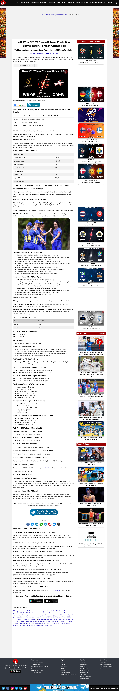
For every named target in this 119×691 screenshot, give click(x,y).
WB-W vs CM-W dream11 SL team (53, 621)
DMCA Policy (103, 662)
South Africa (64, 666)
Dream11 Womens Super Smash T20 (44, 54)
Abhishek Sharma (85, 670)
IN (21, 688)
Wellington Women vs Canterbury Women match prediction (31, 611)
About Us (114, 688)
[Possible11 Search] (116, 3)
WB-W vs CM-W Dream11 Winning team (25, 619)
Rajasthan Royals (65, 672)
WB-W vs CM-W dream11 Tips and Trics (59, 617)
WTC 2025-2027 (35, 664)
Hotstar (47, 468)
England (63, 668)
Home (16, 3)
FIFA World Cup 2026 (37, 670)
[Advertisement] (59, 9)
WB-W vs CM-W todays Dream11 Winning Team (40, 623)
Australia (63, 664)
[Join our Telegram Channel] (44, 512)
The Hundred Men (36, 672)
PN (50, 524)
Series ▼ (43, 3)
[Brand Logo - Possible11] (15, 663)
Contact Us (105, 688)
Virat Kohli (82, 662)
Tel (4, 688)
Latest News (80, 3)
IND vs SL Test (25, 3)
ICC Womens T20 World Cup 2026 (40, 666)
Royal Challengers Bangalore (68, 674)
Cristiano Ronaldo (85, 678)
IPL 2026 (33, 668)
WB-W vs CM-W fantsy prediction (30, 613)
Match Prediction (98, 3)
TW (33, 524)
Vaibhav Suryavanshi (85, 676)
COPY (59, 524)
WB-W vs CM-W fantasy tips (50, 613)
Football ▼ (61, 3)
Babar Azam (83, 666)
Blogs (88, 3)
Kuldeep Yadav (84, 672)
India (62, 662)
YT (26, 688)
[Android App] (15, 673)
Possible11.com (55, 590)
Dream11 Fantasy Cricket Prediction (57, 15)
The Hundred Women (37, 662)
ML (55, 524)
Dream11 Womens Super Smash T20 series (33, 617)
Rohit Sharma (83, 664)
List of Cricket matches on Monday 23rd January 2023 (36, 625)
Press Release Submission (106, 666)
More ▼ (110, 3)
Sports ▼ (70, 3)
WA (42, 524)
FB (28, 524)
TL (46, 524)
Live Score (35, 3)
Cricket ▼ (51, 3)
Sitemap (102, 668)
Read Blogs (102, 333)
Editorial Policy (94, 688)
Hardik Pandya (84, 668)
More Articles (101, 444)
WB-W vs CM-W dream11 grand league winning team (54, 619)
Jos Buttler (83, 674)
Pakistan (63, 670)
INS (13, 688)
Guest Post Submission (106, 664)
